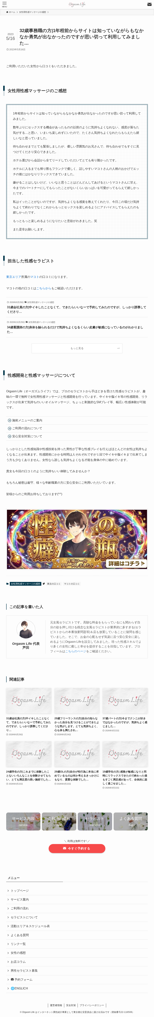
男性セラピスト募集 (24, 970)
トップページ (20, 890)
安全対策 (71, 1005)
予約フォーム (23, 979)
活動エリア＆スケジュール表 (30, 926)
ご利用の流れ (20, 908)
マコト (34, 276)
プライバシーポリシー (92, 1005)
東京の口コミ (54, 584)
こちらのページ (75, 651)
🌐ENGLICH (19, 988)
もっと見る (77, 348)
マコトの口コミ (72, 584)
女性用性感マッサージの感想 (25, 584)
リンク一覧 (18, 944)
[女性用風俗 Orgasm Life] (77, 4)
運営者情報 (56, 1005)
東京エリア (13, 276)
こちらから (43, 288)
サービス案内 (20, 899)
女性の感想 (18, 952)
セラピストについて (24, 917)
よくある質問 (20, 935)
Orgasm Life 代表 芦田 (26, 645)
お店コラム (18, 961)
